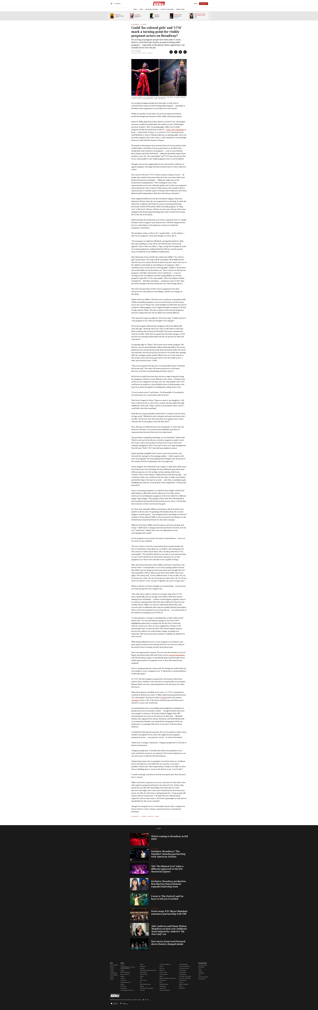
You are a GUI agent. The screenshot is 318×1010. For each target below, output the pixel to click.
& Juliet (122, 965)
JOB (141, 978)
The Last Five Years (184, 968)
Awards (112, 979)
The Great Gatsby (183, 964)
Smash (161, 976)
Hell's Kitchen (143, 972)
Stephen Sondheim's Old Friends (167, 978)
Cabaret (122, 976)
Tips (199, 975)
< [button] (108, 16)
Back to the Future (125, 974)
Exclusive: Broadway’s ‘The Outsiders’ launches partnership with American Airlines (168, 854)
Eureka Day (123, 986)
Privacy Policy (201, 979)
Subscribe (203, 3)
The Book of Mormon (164, 990)
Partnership (155, 848)
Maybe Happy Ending (145, 984)
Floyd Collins (124, 988)
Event (153, 893)
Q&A (153, 923)
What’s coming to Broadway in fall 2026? (169, 837)
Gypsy (141, 964)
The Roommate (183, 980)
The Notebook (182, 972)
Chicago (123, 978)
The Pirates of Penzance (185, 976)
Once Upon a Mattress (164, 964)
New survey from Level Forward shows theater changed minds (168, 943)
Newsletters (180, 9)
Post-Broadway (114, 975)
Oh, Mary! (142, 990)
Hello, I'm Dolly (143, 974)
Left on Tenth (143, 980)
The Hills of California (184, 966)
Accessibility (135, 24)
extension (135, 700)
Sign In (196, 3)
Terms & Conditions (203, 977)
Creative (112, 969)
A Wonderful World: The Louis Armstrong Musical (128, 967)
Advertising (201, 973)
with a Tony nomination (175, 130)
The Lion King (182, 970)
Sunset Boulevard (163, 984)
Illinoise (142, 976)
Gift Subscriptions (202, 965)
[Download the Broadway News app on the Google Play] (124, 1003)
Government (155, 908)
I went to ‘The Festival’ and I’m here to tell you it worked (167, 897)
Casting (143, 24)
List (152, 833)
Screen (111, 977)
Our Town (161, 968)
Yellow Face (182, 988)
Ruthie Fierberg (136, 51)
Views (141, 9)
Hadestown (143, 966)
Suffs (160, 982)
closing (164, 698)
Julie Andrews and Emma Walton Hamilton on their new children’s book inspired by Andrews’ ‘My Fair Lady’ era (169, 930)
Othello (161, 966)
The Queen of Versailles (185, 978)
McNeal (142, 986)
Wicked (181, 986)
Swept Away (162, 986)
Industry (151, 816)
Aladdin (122, 970)
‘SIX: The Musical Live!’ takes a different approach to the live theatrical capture (167, 869)
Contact (200, 971)
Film (152, 863)
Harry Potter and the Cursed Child (148, 970)
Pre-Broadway (113, 973)
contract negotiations (176, 655)
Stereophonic (162, 980)
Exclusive (154, 878)
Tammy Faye (162, 988)
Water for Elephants (183, 984)
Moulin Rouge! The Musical (146, 988)
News (135, 9)
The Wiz (181, 982)
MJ (141, 982)
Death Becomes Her (125, 982)
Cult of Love (124, 980)
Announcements (114, 965)
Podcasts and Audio (167, 9)
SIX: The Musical (163, 974)
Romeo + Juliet (163, 972)
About (199, 969)
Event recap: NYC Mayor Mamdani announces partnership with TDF (169, 912)
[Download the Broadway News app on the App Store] (114, 1003)
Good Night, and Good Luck (127, 990)
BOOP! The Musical (125, 972)
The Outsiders (182, 974)
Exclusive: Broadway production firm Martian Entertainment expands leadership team (168, 884)
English (122, 984)
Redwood (161, 970)
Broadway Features (152, 9)
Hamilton (142, 968)
